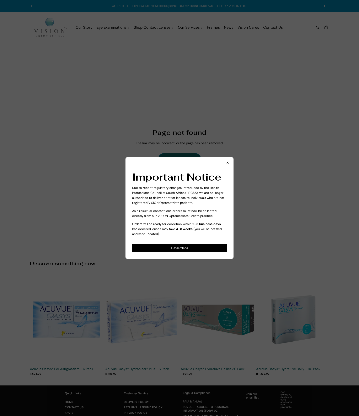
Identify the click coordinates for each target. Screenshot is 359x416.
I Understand (179, 248)
